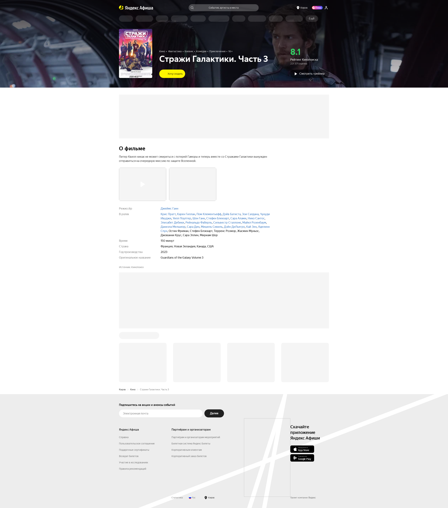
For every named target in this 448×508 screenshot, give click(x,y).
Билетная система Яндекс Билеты (191, 390)
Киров (122, 336)
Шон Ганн (198, 218)
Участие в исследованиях (133, 409)
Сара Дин (193, 226)
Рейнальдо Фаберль (199, 222)
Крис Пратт (168, 214)
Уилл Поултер (182, 218)
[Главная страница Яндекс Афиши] (121, 7)
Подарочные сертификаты (134, 396)
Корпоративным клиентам (187, 396)
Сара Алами (238, 218)
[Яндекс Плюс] (317, 7)
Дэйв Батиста (232, 214)
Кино (132, 336)
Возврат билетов (129, 403)
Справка (123, 384)
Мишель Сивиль (212, 226)
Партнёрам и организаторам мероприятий (196, 384)
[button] (311, 18)
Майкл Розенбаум (254, 222)
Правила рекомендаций (132, 415)
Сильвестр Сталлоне (227, 222)
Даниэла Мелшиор (173, 226)
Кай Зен (251, 226)
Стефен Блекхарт (217, 218)
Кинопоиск (137, 267)
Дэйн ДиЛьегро (234, 226)
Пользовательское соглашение (137, 390)
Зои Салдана (250, 214)
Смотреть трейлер (312, 73)
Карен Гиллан (186, 214)
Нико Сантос (256, 218)
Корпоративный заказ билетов (189, 403)
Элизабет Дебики (172, 222)
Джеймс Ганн (169, 208)
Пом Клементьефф (209, 214)
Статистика (177, 444)
